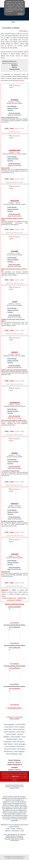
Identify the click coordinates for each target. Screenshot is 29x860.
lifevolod (14, 554)
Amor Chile (8, 729)
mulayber (14, 251)
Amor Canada (19, 727)
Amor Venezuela (11, 754)
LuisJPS (14, 302)
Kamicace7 (14, 503)
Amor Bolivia (20, 724)
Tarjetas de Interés (12, 108)
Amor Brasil (9, 727)
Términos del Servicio (11, 837)
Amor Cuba (20, 732)
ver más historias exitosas (14, 708)
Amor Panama (10, 746)
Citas (22, 831)
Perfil (6, 128)
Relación (7, 831)
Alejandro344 (15, 403)
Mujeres (18, 762)
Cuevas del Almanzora (9, 154)
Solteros (11, 770)
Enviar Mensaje (12, 106)
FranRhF (14, 453)
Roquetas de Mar (15, 69)
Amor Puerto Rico (10, 749)
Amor (7, 828)
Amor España (15, 737)
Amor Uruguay (19, 751)
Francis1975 (14, 201)
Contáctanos (19, 836)
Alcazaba (9, 558)
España (20, 103)
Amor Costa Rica (9, 732)
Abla (9, 507)
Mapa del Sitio (15, 839)
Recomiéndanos (14, 840)
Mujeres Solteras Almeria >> (10, 63)
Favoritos (10, 110)
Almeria (14, 67)
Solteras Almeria (19, 80)
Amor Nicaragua (20, 744)
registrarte (10, 46)
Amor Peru (20, 746)
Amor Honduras (18, 742)
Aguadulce (14, 65)
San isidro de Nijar (9, 204)
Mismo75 (15, 352)
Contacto (19, 828)
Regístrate (15, 776)
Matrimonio (15, 831)
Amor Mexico (8, 744)
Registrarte (5, 590)
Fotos (12, 128)
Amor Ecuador (11, 734)
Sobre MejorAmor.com (14, 834)
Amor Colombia (18, 729)
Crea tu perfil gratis (14, 627)
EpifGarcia (14, 100)
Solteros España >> (23, 31)
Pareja (13, 828)
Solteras (18, 770)
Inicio (5, 834)
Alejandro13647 (14, 150)
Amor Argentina (9, 724)
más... (21, 754)
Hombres (11, 762)
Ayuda (21, 839)
